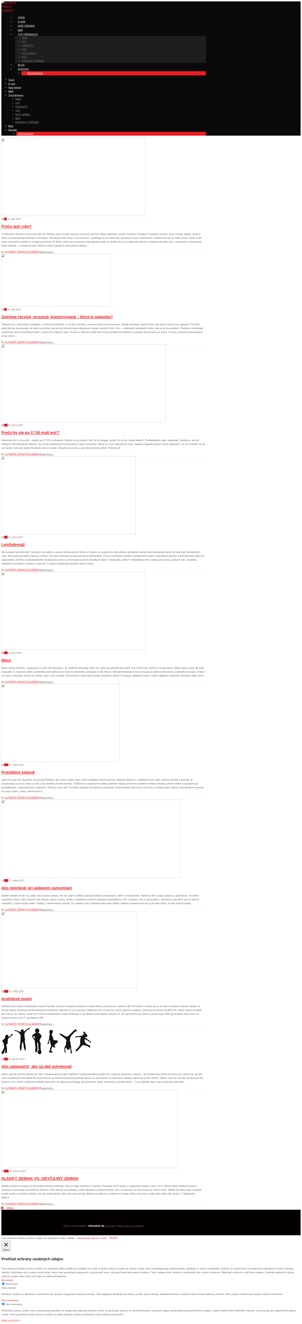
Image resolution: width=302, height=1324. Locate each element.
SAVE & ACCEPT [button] (10, 1320)
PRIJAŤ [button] (113, 1238)
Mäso (6, 660)
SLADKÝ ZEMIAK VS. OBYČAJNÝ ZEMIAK (40, 1178)
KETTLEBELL (29, 53)
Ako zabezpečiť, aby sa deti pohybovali (36, 1066)
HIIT (24, 42)
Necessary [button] (7, 1280)
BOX (24, 57)
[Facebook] (106, 1219)
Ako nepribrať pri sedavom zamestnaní (36, 888)
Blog (10, 126)
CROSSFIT (28, 45)
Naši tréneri (26, 26)
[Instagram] (100, 1219)
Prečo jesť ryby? (16, 226)
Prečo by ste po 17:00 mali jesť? (30, 432)
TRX (24, 49)
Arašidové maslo (16, 999)
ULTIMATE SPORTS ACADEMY (22, 251)
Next (11, 1207)
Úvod (11, 79)
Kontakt (23, 69)
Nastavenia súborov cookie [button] (92, 1238)
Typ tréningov (28, 34)
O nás (11, 83)
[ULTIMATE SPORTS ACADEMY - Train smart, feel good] (12, 10)
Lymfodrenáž (13, 544)
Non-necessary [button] (9, 1300)
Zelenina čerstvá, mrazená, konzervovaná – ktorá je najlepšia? (57, 317)
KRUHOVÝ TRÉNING (33, 61)
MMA (24, 38)
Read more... (47, 251)
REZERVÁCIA (35, 73)
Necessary (12, 1283)
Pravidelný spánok (18, 772)
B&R (10, 91)
